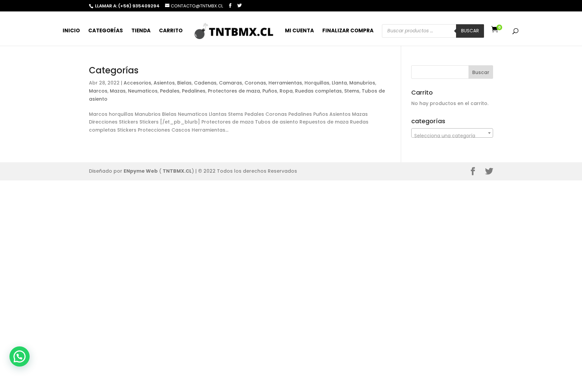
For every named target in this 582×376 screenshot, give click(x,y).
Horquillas (316, 82)
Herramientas (285, 82)
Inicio (71, 31)
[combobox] (452, 133)
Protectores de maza (234, 91)
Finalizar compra (348, 31)
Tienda (141, 31)
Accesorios (137, 82)
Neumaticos (143, 91)
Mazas (118, 91)
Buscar (470, 31)
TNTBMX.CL (177, 171)
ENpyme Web (141, 171)
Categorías (105, 31)
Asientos (164, 82)
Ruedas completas (318, 91)
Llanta (339, 82)
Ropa (286, 91)
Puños (269, 91)
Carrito (171, 31)
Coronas (255, 82)
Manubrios (362, 82)
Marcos (98, 91)
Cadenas (205, 82)
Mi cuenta (299, 31)
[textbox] (452, 136)
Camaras (230, 82)
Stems (351, 91)
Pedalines (193, 91)
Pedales (170, 91)
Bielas (184, 82)
